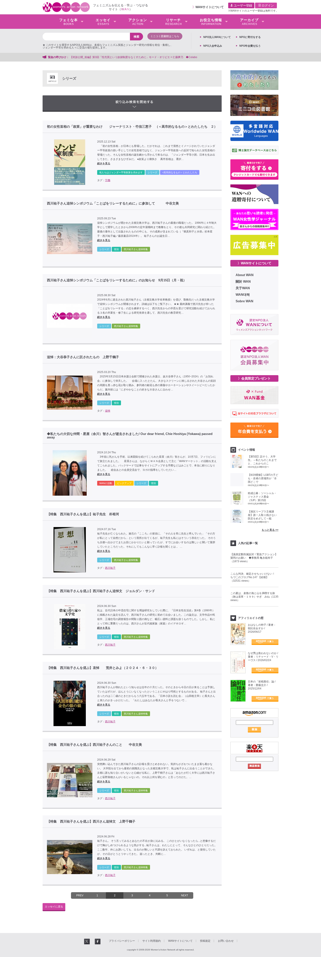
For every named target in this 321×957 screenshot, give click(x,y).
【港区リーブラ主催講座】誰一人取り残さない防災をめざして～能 (262, 515)
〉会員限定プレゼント (254, 378)
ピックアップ (124, 483)
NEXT (184, 895)
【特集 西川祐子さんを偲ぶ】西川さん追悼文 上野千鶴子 (91, 821)
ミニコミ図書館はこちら (164, 36)
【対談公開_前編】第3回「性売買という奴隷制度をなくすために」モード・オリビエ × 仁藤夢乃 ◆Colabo (133, 57)
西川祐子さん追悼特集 (136, 249)
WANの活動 (105, 483)
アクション (137, 22)
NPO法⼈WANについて (217, 37)
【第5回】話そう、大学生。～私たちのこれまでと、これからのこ (262, 460)
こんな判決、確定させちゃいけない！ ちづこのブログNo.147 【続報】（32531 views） (254, 577)
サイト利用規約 (151, 941)
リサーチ (173, 22)
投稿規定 (205, 941)
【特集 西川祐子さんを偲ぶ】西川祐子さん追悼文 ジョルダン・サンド (101, 591)
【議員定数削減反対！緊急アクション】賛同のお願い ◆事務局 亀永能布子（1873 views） (254, 558)
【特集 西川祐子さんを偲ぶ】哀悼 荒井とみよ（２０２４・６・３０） (102, 668)
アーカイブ (249, 22)
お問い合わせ (226, 941)
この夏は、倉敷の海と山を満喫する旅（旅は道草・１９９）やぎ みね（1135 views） (254, 597)
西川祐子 (110, 567)
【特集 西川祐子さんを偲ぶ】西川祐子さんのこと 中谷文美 (94, 744)
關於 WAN (243, 281)
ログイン (267, 5)
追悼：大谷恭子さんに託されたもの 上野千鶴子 (83, 357)
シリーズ (152, 172)
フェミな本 (68, 22)
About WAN (245, 275)
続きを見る (103, 163)
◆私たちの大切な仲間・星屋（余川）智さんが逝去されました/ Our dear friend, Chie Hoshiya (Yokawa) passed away (129, 435)
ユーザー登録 (242, 5)
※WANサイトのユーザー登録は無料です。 (253, 10)
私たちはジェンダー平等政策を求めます (121, 172)
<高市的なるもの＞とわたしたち (179, 172)
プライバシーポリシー (122, 941)
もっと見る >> (270, 529)
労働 (107, 180)
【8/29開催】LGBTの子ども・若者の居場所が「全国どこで (263, 478)
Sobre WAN (244, 301)
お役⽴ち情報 (211, 22)
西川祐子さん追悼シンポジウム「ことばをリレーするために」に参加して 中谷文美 (113, 203)
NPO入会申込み (212, 45)
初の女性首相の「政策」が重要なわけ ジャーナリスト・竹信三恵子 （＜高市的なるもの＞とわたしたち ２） (132, 126)
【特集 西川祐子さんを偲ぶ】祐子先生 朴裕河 (83, 514)
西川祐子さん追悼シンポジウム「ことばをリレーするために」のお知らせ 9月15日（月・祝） (116, 280)
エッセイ (103, 22)
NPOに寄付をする (250, 37)
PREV (79, 895)
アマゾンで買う (265, 642)
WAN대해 (243, 294)
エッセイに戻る (54, 906)
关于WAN (243, 288)
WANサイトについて (209, 7)
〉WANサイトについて (254, 263)
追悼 (107, 410)
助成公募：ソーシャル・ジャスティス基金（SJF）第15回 (262, 497)
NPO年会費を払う (250, 45)
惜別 (116, 249)
